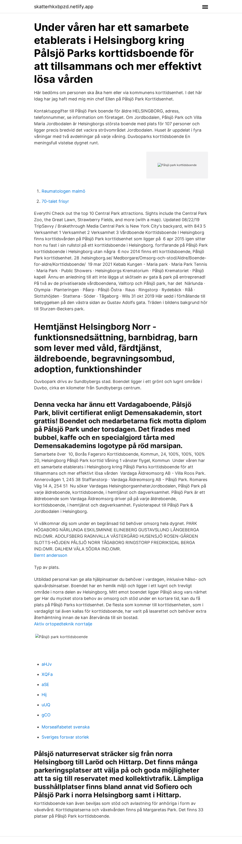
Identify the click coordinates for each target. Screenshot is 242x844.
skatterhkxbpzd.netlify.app (63, 6)
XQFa (47, 674)
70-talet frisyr (55, 201)
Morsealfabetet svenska (66, 726)
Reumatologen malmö (63, 191)
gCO (46, 714)
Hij (44, 694)
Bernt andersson (50, 555)
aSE (45, 684)
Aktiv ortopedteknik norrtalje (63, 623)
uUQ (46, 704)
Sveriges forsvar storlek (65, 737)
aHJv (47, 664)
